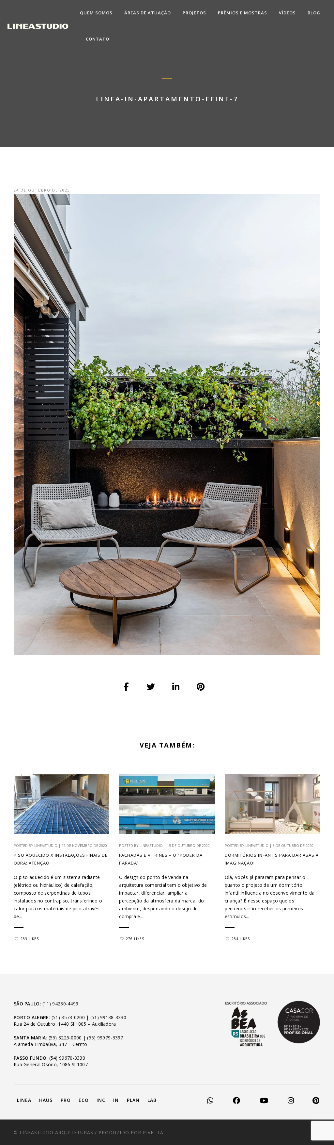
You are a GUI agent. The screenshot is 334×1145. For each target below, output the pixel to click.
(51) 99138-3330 (108, 1017)
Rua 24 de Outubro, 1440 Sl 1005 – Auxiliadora (65, 1024)
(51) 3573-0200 (68, 1017)
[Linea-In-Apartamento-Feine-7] (126, 687)
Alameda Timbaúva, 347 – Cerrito (50, 1044)
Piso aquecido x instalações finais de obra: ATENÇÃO (61, 859)
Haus (46, 1100)
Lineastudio (45, 845)
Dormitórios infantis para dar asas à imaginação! (272, 859)
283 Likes (30, 938)
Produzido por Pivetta (131, 1132)
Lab (152, 1100)
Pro (66, 1100)
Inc (101, 1100)
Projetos (194, 13)
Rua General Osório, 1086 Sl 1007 (51, 1064)
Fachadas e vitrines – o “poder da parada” (161, 859)
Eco (84, 1100)
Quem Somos (96, 13)
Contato (97, 39)
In (116, 1100)
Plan (133, 1100)
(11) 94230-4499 (60, 1004)
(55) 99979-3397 (105, 1038)
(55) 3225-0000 (65, 1038)
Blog (314, 13)
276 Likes (135, 938)
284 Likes (241, 938)
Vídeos (287, 13)
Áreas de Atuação (147, 13)
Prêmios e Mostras (242, 13)
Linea (24, 1100)
